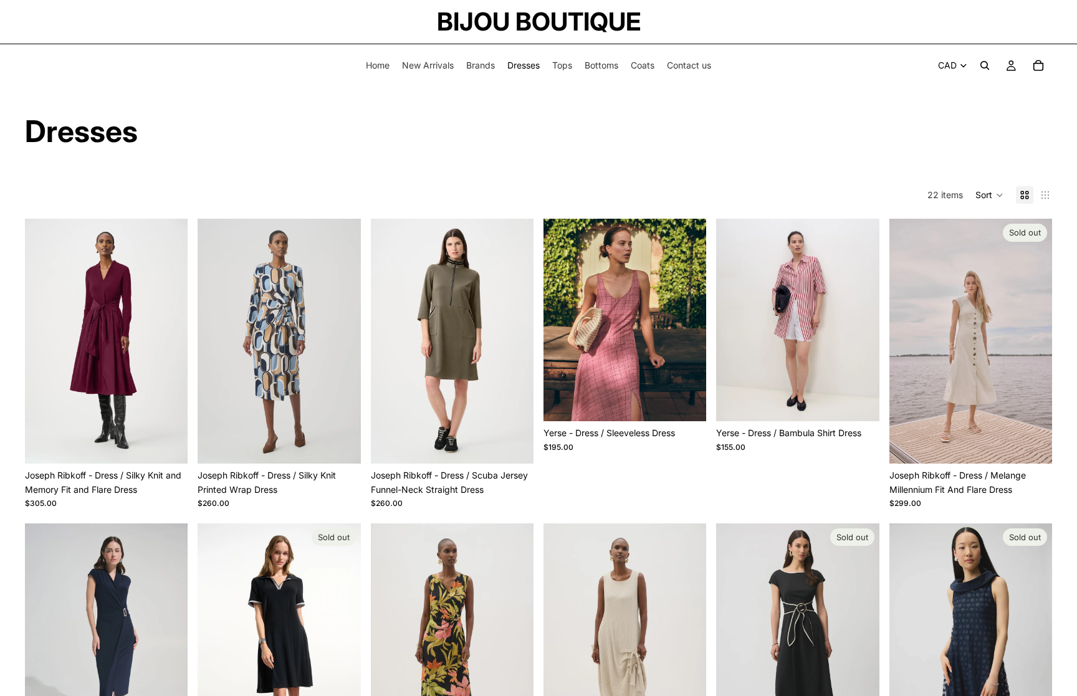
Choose (179, 444)
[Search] (984, 65)
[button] (989, 195)
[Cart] (1038, 65)
